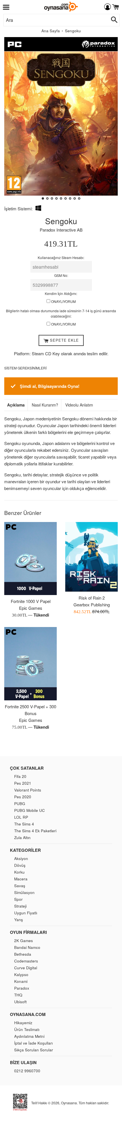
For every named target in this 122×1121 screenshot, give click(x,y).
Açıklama (16, 405)
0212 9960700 (27, 1070)
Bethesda (22, 954)
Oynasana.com (28, 1014)
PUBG (19, 803)
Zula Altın (22, 837)
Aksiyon (21, 858)
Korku (19, 872)
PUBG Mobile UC (29, 810)
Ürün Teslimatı (26, 1029)
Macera (21, 879)
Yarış (18, 919)
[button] (11, 120)
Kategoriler (25, 850)
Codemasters (26, 961)
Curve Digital (25, 967)
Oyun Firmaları (28, 932)
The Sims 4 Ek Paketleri (35, 830)
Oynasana (69, 1102)
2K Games (23, 940)
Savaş (19, 885)
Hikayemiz (23, 1022)
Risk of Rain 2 (92, 598)
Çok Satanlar (27, 768)
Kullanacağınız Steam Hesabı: (61, 257)
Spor (18, 899)
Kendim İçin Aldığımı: (61, 293)
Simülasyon (24, 892)
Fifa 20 (20, 776)
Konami (21, 981)
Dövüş (20, 865)
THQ (18, 995)
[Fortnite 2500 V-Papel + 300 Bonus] (30, 663)
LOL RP (21, 817)
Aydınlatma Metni (29, 1036)
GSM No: (61, 275)
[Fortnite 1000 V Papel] (30, 558)
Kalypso (21, 974)
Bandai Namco (27, 947)
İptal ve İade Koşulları (33, 1043)
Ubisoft (20, 1001)
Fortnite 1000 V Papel (31, 601)
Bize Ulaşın (23, 1062)
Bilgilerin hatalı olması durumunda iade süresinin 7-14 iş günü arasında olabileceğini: (61, 313)
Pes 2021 (22, 783)
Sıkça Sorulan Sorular (33, 1049)
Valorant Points (27, 790)
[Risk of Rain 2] (91, 557)
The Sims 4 (24, 824)
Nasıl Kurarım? (45, 405)
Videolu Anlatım (79, 405)
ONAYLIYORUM (63, 301)
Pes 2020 (22, 796)
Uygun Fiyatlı (25, 912)
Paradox (21, 988)
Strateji (20, 906)
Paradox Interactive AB (61, 230)
